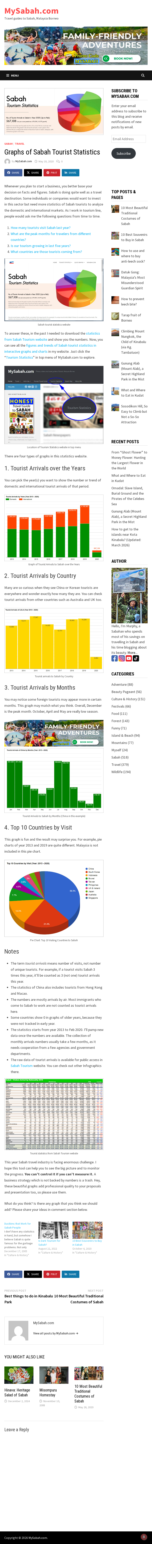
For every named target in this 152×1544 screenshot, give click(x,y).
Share (15, 172)
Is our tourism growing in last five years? (41, 245)
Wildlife (117, 772)
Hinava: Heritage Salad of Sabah (17, 1392)
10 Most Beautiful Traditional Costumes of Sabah (88, 1393)
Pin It (54, 172)
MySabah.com (31, 10)
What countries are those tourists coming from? (46, 251)
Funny (115, 728)
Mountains (119, 742)
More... (132, 652)
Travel (19, 143)
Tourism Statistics (19, 357)
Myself (116, 750)
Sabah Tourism (22, 1065)
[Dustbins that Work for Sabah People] (21, 1239)
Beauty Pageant (123, 691)
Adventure (119, 684)
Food (115, 713)
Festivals (117, 706)
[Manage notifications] (144, 1537)
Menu (14, 75)
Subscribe (124, 153)
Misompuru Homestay (48, 1392)
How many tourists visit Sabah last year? (40, 227)
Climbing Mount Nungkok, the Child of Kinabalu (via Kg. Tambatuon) (133, 342)
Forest (116, 721)
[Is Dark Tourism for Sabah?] (53, 1230)
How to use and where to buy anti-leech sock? (133, 256)
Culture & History (124, 699)
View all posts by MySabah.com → (55, 1333)
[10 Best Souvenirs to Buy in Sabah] (87, 1230)
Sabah (8, 143)
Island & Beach (122, 735)
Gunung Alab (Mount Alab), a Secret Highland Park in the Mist (129, 516)
